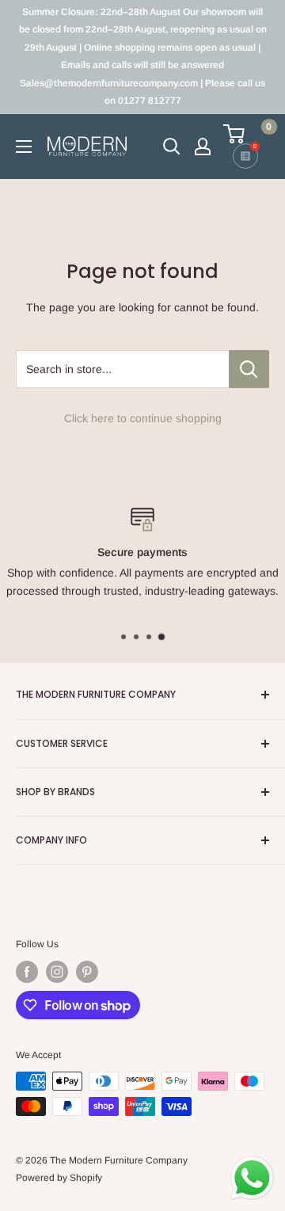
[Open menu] (24, 146)
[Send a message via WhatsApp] (252, 1178)
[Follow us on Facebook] (27, 972)
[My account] (203, 146)
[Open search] (171, 146)
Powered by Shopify (59, 1177)
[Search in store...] (249, 369)
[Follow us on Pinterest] (87, 972)
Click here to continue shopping (143, 418)
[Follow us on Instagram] (57, 972)
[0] (245, 133)
